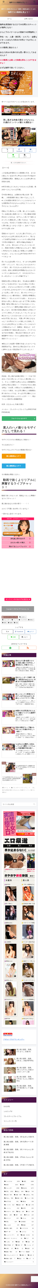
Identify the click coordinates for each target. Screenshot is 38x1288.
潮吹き (32, 620)
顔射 (17, 622)
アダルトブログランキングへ (13, 1039)
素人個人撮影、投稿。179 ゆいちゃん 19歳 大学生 (18, 1158)
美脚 (11, 622)
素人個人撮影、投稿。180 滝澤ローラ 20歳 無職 (18, 1143)
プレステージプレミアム (10, 617)
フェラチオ (23, 620)
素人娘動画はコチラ (13, 456)
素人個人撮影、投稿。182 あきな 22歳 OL (19, 1137)
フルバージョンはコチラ (19, 418)
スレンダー (7, 620)
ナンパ (15, 620)
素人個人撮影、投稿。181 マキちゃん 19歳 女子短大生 (18, 1151)
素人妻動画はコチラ (13, 466)
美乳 (5, 622)
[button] (24, 155)
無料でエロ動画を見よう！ (19, 2)
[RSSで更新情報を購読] (27, 648)
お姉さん (23, 617)
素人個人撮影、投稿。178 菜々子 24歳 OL (19, 1165)
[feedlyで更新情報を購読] (10, 648)
